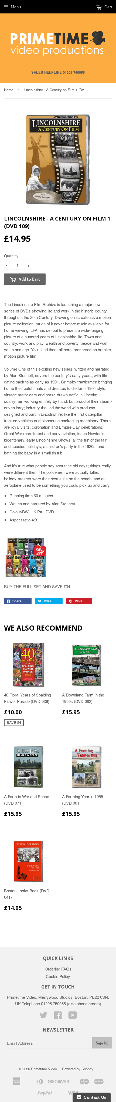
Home (8, 89)
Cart (107, 6)
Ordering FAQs (58, 969)
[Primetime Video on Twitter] (43, 1016)
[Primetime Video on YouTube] (73, 1016)
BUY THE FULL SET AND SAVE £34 (37, 586)
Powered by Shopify (77, 1068)
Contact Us (94, 1097)
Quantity (11, 255)
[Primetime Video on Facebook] (58, 1016)
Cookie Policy (58, 976)
